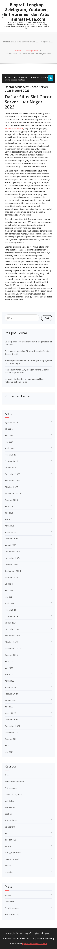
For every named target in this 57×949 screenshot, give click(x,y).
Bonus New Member (14, 781)
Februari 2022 (11, 719)
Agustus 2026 (11, 422)
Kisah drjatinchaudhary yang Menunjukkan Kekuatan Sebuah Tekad (24, 380)
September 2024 (13, 571)
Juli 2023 (9, 661)
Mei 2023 (9, 674)
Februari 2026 (11, 461)
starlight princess (13, 852)
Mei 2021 (9, 752)
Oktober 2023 (11, 642)
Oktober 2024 (11, 564)
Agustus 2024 (11, 577)
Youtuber (9, 872)
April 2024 (9, 603)
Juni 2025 (9, 512)
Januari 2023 (10, 700)
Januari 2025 (10, 545)
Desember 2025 (12, 474)
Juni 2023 (9, 668)
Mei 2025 (9, 519)
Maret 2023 (10, 687)
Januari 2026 (10, 467)
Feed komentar (12, 908)
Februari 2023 (11, 693)
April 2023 (9, 680)
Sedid (8, 77)
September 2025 (13, 493)
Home (18, 50)
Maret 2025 (10, 532)
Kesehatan (10, 807)
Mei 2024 (9, 596)
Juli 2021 (9, 745)
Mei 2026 (9, 441)
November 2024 (12, 558)
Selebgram (10, 826)
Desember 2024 (12, 551)
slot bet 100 (10, 839)
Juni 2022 (9, 706)
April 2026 (9, 448)
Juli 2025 (9, 506)
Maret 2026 (10, 454)
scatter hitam (11, 820)
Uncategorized (31, 50)
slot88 (8, 846)
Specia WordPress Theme (34, 943)
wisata (8, 865)
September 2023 (13, 648)
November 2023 (12, 635)
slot (19, 80)
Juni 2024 (9, 590)
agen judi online (39, 77)
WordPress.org (12, 914)
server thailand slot (14, 128)
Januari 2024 (10, 622)
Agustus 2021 (11, 739)
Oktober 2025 (11, 487)
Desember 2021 (12, 726)
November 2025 (12, 480)
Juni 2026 (9, 435)
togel (23, 80)
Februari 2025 (11, 538)
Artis (7, 775)
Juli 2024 (9, 584)
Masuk (8, 895)
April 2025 (9, 525)
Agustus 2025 (11, 500)
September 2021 (13, 732)
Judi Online (9, 801)
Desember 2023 (12, 629)
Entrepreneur (11, 788)
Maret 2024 (10, 609)
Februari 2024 (11, 616)
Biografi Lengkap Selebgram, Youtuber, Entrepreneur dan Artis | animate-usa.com (26, 12)
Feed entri (9, 901)
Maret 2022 (10, 713)
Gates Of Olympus (13, 794)
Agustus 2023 (11, 655)
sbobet (14, 80)
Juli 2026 (9, 428)
